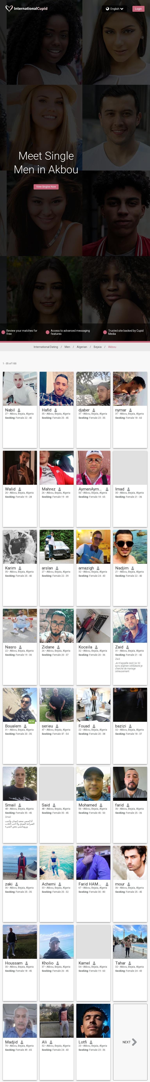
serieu (47, 726)
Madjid (11, 1042)
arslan (47, 568)
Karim (10, 568)
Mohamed (88, 805)
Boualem (13, 726)
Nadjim (122, 568)
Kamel (84, 963)
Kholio (48, 963)
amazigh (86, 568)
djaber (84, 410)
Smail (10, 805)
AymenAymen (91, 489)
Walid (10, 489)
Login (138, 8)
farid (119, 805)
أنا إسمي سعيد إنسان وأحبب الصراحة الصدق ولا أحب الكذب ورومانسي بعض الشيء (19, 824)
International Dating (46, 346)
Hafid (47, 410)
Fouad (84, 726)
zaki (8, 884)
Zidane (48, 647)
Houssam (13, 963)
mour (120, 884)
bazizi (120, 726)
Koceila (85, 647)
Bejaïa (98, 346)
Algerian (82, 346)
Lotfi (83, 1042)
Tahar (120, 963)
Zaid (119, 647)
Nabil (10, 410)
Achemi (49, 884)
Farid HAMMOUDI (91, 884)
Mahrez (48, 489)
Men (67, 346)
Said (46, 805)
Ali (44, 1042)
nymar (120, 410)
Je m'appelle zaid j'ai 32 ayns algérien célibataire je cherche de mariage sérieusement (128, 667)
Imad (119, 489)
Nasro (10, 647)
